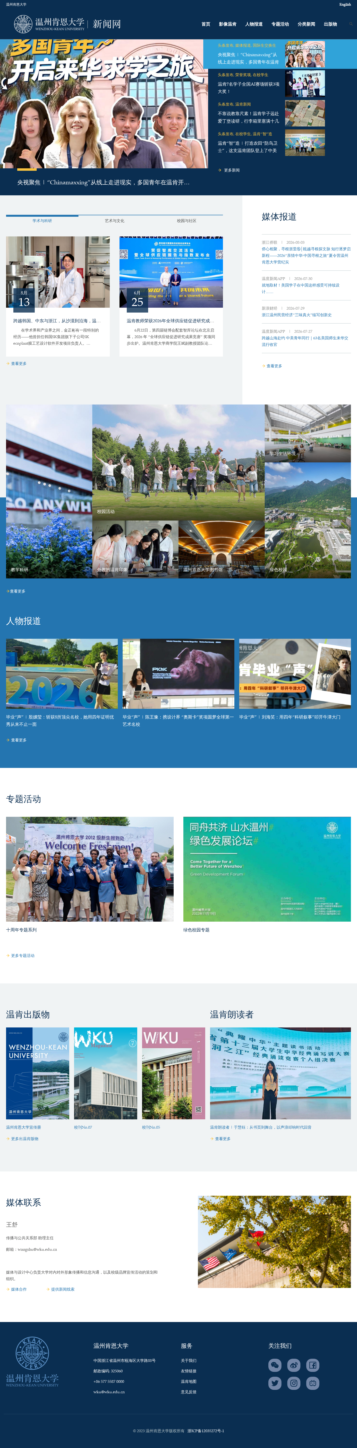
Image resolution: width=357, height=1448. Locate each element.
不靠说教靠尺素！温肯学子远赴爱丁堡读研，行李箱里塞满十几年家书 (248, 121)
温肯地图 (188, 1382)
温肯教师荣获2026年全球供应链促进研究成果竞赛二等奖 (181, 321)
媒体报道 (243, 46)
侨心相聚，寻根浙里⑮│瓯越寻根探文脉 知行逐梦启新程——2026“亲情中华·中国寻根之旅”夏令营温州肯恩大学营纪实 (306, 255)
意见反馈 (188, 1392)
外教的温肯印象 (112, 569)
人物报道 (254, 24)
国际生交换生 (264, 46)
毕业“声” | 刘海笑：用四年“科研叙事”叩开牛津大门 (289, 717)
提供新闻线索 (63, 1289)
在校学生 (260, 75)
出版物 (330, 24)
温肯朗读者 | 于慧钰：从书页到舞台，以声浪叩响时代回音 (261, 1127)
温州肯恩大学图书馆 (203, 569)
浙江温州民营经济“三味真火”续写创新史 (297, 315)
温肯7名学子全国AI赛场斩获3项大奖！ (249, 88)
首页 (206, 24)
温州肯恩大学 (16, 5)
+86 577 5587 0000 (109, 1382)
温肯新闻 (243, 104)
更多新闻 (232, 170)
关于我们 (188, 1361)
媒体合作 (19, 1289)
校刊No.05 (151, 1127)
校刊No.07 (83, 1127)
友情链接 (188, 1371)
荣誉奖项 (243, 75)
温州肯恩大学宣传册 (23, 1127)
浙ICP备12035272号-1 (205, 1431)
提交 (321, 36)
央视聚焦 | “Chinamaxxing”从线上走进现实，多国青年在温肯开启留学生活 (103, 184)
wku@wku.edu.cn (109, 1392)
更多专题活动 (22, 956)
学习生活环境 (283, 453)
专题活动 (280, 24)
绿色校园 (278, 569)
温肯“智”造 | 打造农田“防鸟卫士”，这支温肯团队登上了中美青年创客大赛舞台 (248, 151)
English (345, 5)
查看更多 (19, 364)
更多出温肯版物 (24, 1139)
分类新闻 (306, 24)
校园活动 (106, 511)
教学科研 (19, 569)
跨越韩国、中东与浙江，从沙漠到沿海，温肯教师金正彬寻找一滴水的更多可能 (89, 321)
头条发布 (225, 46)
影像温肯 (228, 24)
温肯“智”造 (262, 134)
